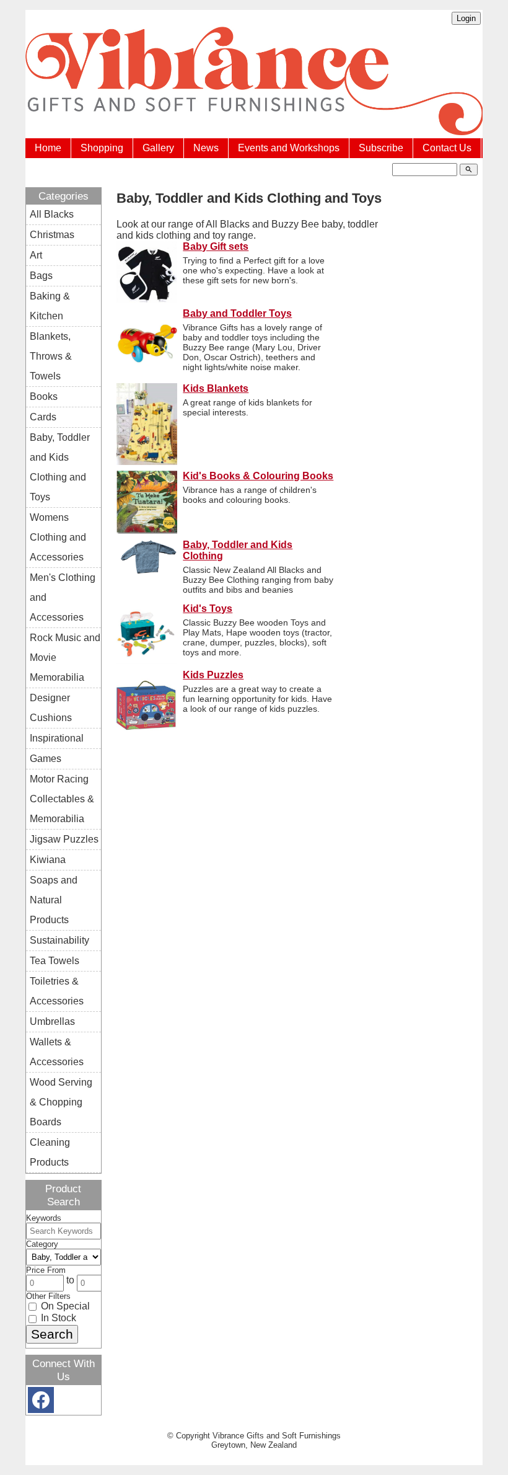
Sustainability (59, 940)
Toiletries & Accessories (57, 991)
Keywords (43, 1218)
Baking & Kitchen (50, 306)
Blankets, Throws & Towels (51, 356)
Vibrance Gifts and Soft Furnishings (276, 1435)
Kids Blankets (215, 388)
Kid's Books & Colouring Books (258, 476)
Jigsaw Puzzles (64, 839)
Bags (41, 275)
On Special (64, 1306)
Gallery (158, 148)
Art (36, 255)
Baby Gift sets (215, 246)
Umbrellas (52, 1021)
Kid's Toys (207, 608)
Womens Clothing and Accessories (58, 537)
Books (44, 396)
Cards (43, 417)
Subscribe (381, 148)
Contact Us (447, 148)
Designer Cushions (51, 708)
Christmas (52, 234)
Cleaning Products (50, 1152)
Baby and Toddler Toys (237, 313)
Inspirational (57, 738)
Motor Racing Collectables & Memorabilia (62, 799)
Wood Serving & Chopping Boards (61, 1102)
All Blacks (52, 214)
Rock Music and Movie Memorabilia (65, 657)
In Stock (57, 1318)
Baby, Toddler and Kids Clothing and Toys (60, 467)
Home (48, 148)
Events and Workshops (288, 148)
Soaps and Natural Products (53, 900)
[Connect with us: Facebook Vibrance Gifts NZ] (41, 1402)
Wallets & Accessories (57, 1052)
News (206, 148)
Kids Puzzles (213, 675)
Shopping (102, 148)
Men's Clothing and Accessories (62, 597)
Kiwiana (48, 859)
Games (45, 758)
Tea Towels (54, 960)
